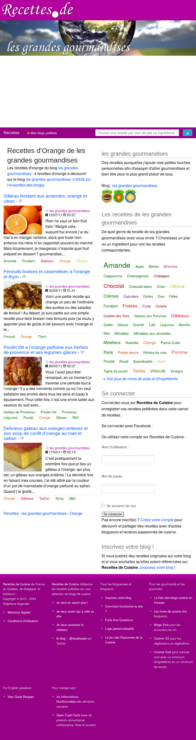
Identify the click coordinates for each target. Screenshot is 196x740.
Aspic (139, 266)
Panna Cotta (170, 342)
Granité (138, 324)
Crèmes (111, 296)
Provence (69, 411)
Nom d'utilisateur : (115, 446)
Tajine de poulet (115, 371)
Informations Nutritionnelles (67, 699)
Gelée (108, 324)
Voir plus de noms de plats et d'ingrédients (142, 378)
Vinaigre (176, 371)
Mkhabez (121, 333)
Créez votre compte (157, 519)
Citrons (81, 260)
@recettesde (78, 638)
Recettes (12, 133)
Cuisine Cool (162, 652)
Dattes (148, 296)
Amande (10, 260)
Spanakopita (142, 361)
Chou (161, 286)
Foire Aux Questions (119, 620)
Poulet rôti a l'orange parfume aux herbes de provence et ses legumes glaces (46, 350)
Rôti (75, 417)
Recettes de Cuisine (16, 584)
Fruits (146, 306)
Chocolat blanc (140, 286)
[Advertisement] (98, 91)
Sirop (59, 498)
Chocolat (113, 285)
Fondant (28, 260)
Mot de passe (112, 476)
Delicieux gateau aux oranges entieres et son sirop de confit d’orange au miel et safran (46, 433)
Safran (44, 498)
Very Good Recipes (21, 696)
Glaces (61, 417)
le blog (60, 638)
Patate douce (128, 352)
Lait (152, 324)
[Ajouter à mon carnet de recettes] (20, 201)
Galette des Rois (116, 315)
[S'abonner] (47, 210)
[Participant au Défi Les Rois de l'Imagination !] (130, 195)
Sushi (161, 361)
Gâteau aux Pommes (150, 315)
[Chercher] (187, 132)
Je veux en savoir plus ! (72, 602)
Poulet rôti (48, 411)
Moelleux (112, 342)
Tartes (138, 370)
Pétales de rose (155, 352)
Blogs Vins (161, 624)
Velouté (158, 370)
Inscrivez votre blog (118, 597)
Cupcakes (130, 296)
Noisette (131, 342)
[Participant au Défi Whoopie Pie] (107, 195)
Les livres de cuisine (167, 611)
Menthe (184, 324)
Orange (65, 260)
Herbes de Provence (19, 411)
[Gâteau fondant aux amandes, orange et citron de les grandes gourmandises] (23, 219)
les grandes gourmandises (48, 179)
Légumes (11, 417)
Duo (161, 296)
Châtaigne (161, 275)
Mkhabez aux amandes (152, 333)
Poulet (28, 417)
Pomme (180, 352)
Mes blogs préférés (43, 133)
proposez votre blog (156, 567)
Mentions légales (19, 612)
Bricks (154, 266)
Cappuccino (112, 275)
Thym (42, 336)
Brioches (171, 266)
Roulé (123, 361)
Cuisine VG (161, 638)
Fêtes (173, 296)
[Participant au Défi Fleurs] (118, 195)
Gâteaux (47, 260)
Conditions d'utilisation (23, 621)
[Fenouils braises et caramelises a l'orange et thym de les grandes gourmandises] (23, 295)
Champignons (138, 275)
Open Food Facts (68, 715)
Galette (161, 305)
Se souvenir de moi (121, 505)
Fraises (129, 305)
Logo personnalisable (119, 628)
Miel (72, 498)
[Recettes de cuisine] (38, 9)
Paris (108, 352)
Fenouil (9, 336)
